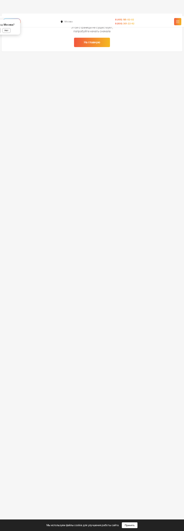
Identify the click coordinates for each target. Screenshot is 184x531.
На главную (92, 42)
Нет (6, 30)
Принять (130, 525)
